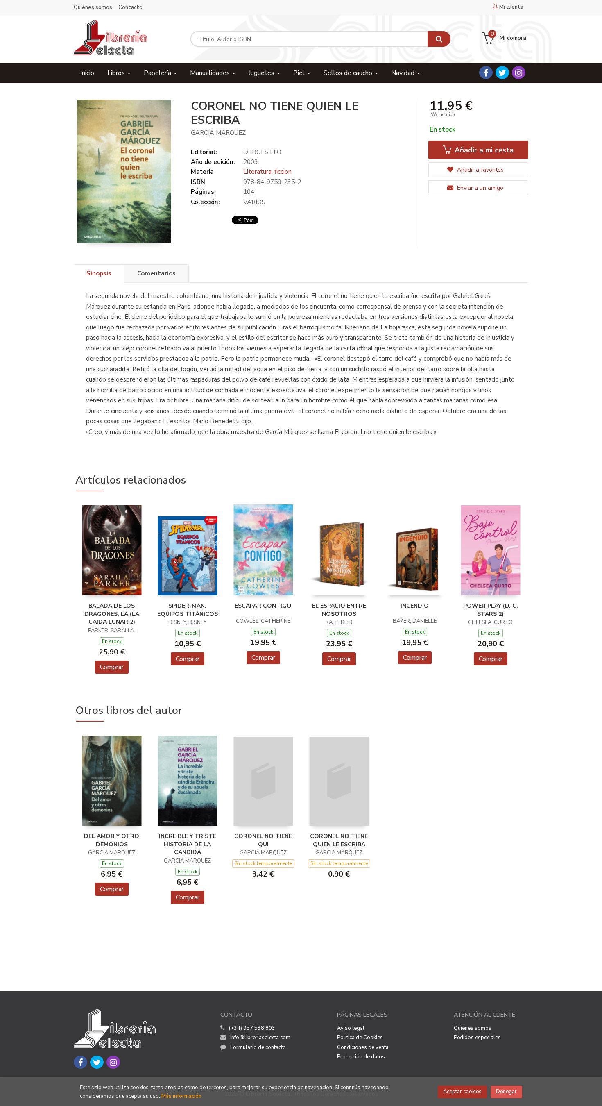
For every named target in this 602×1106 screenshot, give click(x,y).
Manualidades (210, 72)
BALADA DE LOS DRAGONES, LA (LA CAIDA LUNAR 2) (111, 614)
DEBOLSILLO (262, 152)
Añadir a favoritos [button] (479, 170)
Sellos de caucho (349, 72)
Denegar (506, 1091)
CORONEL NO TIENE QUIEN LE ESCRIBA (339, 840)
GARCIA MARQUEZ (218, 133)
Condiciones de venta (363, 1047)
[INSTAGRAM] (518, 72)
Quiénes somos (93, 7)
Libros (117, 72)
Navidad (403, 72)
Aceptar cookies (462, 1091)
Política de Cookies (360, 1037)
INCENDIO (415, 606)
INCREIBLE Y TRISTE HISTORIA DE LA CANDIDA (187, 844)
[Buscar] (439, 39)
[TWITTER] (502, 72)
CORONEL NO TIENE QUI (263, 840)
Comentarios (156, 273)
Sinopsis (98, 273)
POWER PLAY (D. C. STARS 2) (490, 610)
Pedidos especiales (477, 1037)
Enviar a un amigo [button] (479, 188)
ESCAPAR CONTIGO (263, 606)
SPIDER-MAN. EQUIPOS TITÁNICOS (187, 610)
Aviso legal (350, 1028)
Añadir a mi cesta (483, 150)
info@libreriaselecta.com (260, 1037)
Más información (181, 1096)
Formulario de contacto (258, 1047)
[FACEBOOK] (486, 72)
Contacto (130, 7)
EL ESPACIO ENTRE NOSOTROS (339, 610)
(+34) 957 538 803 (252, 1028)
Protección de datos (361, 1057)
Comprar (112, 667)
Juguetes (262, 72)
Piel (299, 72)
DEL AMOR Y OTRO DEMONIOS (111, 840)
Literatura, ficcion (267, 172)
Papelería (158, 72)
